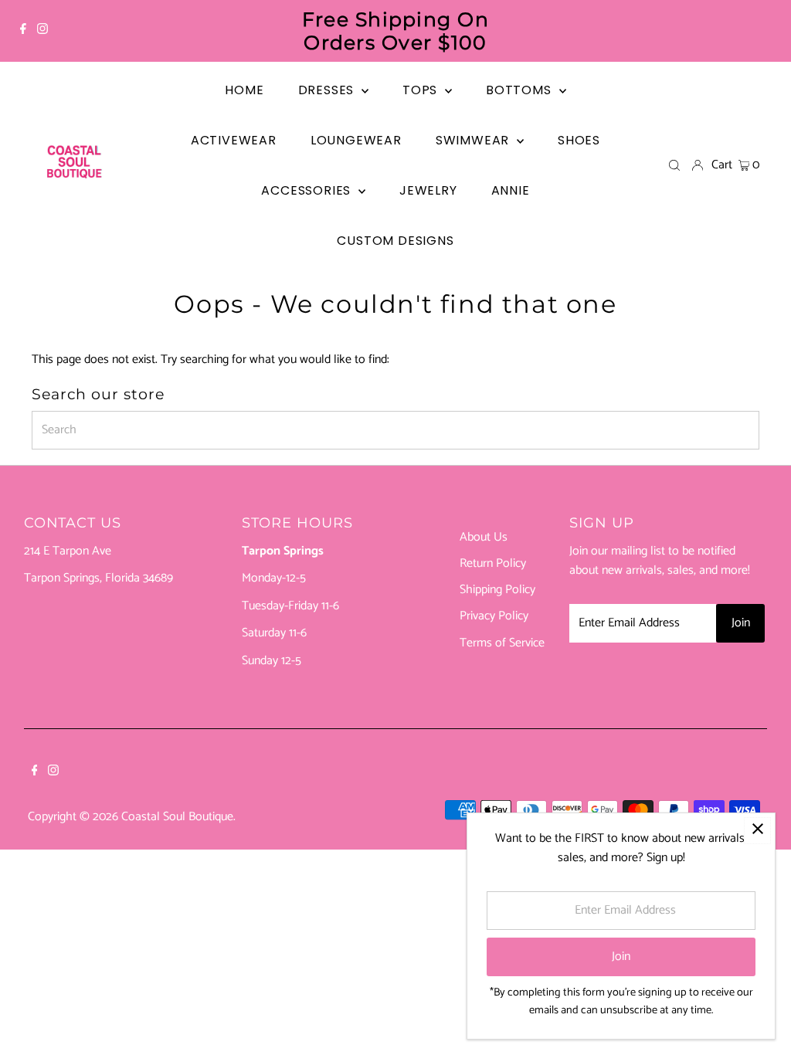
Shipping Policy (497, 589)
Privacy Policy (494, 616)
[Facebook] (23, 30)
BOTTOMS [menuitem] (520, 90)
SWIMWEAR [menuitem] (474, 140)
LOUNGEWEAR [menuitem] (356, 140)
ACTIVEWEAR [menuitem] (234, 140)
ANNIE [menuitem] (510, 190)
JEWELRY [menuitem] (428, 190)
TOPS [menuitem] (421, 90)
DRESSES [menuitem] (328, 90)
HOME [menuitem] (244, 90)
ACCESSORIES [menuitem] (308, 190)
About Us (484, 537)
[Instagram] (42, 30)
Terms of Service (502, 643)
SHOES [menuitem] (579, 140)
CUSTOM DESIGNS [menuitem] (395, 240)
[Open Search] (674, 165)
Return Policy (493, 563)
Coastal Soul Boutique (177, 816)
